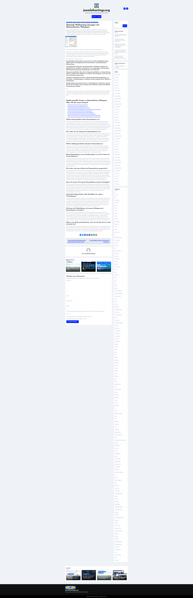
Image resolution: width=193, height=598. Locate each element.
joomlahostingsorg (73, 29)
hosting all (117, 328)
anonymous (117, 232)
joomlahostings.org (96, 10)
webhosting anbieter (119, 506)
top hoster (117, 448)
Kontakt (99, 16)
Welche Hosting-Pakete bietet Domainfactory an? (78, 104)
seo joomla (117, 424)
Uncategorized (118, 453)
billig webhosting (118, 237)
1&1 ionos (116, 202)
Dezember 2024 (118, 128)
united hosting (118, 464)
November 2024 (118, 130)
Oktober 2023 (117, 165)
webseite (116, 512)
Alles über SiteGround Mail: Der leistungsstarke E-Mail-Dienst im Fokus (121, 35)
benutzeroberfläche (87, 29)
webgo (116, 496)
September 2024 (118, 136)
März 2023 (117, 184)
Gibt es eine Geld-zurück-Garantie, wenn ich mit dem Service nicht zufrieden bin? (84, 116)
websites (116, 536)
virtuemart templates (119, 472)
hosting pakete (98, 31)
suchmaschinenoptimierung (120, 440)
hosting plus (117, 333)
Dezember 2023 (118, 160)
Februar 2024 (117, 154)
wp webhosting (118, 554)
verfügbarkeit (88, 34)
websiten (116, 533)
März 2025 (117, 120)
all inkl (116, 226)
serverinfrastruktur (100, 32)
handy (116, 298)
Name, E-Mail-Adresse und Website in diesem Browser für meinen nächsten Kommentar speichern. (86, 311)
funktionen (93, 31)
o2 (115, 408)
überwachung (77, 34)
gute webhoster (118, 296)
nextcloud (117, 405)
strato (116, 437)
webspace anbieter (94, 22)
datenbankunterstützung (96, 29)
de (115, 248)
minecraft (117, 394)
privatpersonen (90, 32)
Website (67, 306)
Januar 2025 (117, 125)
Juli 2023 (117, 173)
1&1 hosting (117, 200)
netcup (116, 402)
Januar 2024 (117, 157)
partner (85, 32)
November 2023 (118, 162)
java (116, 352)
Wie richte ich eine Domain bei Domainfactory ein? (78, 106)
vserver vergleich (118, 480)
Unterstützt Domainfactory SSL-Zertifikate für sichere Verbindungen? (82, 113)
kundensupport (69, 32)
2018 (116, 208)
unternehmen (83, 34)
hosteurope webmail (119, 322)
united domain (118, 458)
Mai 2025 (116, 114)
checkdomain (117, 240)
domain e (116, 264)
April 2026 (117, 85)
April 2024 (117, 149)
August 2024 (117, 138)
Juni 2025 (117, 112)
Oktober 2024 (117, 133)
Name (67, 295)
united (116, 456)
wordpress (106, 262)
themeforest (117, 445)
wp (115, 552)
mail (115, 378)
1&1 (115, 197)
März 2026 (117, 88)
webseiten (117, 514)
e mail (116, 269)
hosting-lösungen (104, 31)
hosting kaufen (118, 330)
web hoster (117, 488)
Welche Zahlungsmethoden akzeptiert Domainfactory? (79, 107)
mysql (116, 400)
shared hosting (106, 32)
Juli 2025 (117, 109)
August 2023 (117, 170)
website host (117, 525)
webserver (117, 520)
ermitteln (116, 274)
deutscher (117, 256)
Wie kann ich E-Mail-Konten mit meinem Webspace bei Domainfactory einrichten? (84, 115)
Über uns (94, 16)
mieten (116, 392)
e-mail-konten (83, 31)
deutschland (117, 258)
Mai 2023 (116, 178)
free (116, 277)
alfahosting (117, 221)
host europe (117, 312)
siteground (117, 429)
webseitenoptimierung (119, 517)
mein (116, 386)
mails (116, 381)
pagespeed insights (118, 413)
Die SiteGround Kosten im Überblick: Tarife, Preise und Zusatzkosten (120, 40)
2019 (116, 210)
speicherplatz (72, 34)
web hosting (117, 490)
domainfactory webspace (76, 31)
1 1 (115, 192)
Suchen (116, 22)
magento (116, 376)
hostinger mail (117, 341)
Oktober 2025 (117, 101)
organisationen (81, 32)
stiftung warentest (118, 434)
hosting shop (117, 336)
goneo (116, 285)
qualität (94, 32)
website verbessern (118, 530)
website (116, 522)
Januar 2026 (117, 93)
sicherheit (68, 34)
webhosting (70, 261)
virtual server (93, 34)
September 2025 (118, 104)
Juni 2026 (117, 80)
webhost (82, 22)
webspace (98, 34)
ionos (116, 349)
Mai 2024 (116, 146)
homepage (117, 306)
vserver (116, 477)
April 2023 (117, 181)
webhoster (88, 22)
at (115, 234)
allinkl (116, 229)
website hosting (118, 528)
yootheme (117, 560)
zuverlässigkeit (103, 34)
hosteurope (117, 320)
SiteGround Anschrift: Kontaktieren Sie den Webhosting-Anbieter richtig (120, 57)
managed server (75, 32)
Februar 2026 (117, 90)
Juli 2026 (117, 77)
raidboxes (117, 421)
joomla (116, 357)
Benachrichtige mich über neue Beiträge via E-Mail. (77, 318)
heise (116, 301)
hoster (74, 22)
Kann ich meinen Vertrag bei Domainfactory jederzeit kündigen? (80, 112)
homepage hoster (118, 309)
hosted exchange (118, 314)
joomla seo (117, 360)
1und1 (116, 205)
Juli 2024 (117, 141)
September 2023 (118, 168)
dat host (116, 245)
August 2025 (117, 106)
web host (116, 485)
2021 (116, 216)
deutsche (117, 253)
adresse (116, 218)
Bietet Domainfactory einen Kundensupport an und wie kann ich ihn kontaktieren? (84, 109)
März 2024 (117, 152)
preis (116, 416)
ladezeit (116, 368)
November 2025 (118, 98)
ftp (115, 280)
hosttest (116, 344)
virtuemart (117, 469)
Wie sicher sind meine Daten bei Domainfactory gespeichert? (80, 110)
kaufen (116, 365)
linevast (116, 370)
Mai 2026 (116, 82)
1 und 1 (116, 194)
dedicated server (104, 29)
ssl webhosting (118, 432)
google (116, 288)
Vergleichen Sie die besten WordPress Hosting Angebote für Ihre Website (104, 265)
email (116, 272)
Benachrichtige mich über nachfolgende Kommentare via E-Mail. (79, 316)
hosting (78, 22)
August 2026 (117, 74)
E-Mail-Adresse (69, 300)
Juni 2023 (117, 176)
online (116, 410)
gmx (116, 282)
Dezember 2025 (118, 96)
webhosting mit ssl (118, 509)
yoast (116, 557)
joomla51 (116, 362)
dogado (116, 261)
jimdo (116, 354)
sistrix (116, 426)
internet (116, 346)
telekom (116, 442)
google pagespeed (118, 290)
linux (116, 373)
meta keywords (118, 389)
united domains (118, 461)
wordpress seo (117, 549)
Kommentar (68, 280)
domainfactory (69, 22)
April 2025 (117, 117)
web (115, 482)
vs (115, 474)
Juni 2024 (117, 144)
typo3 (116, 450)
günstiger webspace (119, 293)
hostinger (117, 338)
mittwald (116, 397)
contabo (116, 242)
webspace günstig (118, 544)
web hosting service (119, 493)
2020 (116, 213)
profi (116, 418)
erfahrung (89, 31)
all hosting (117, 224)
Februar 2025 (117, 122)
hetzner (116, 304)
